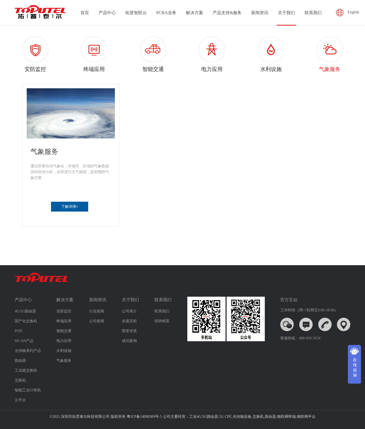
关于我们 (286, 12)
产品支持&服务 (227, 12)
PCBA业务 (166, 12)
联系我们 (313, 12)
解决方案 (194, 12)
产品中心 (107, 12)
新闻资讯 (259, 12)
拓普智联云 (136, 12)
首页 (84, 12)
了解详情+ (69, 207)
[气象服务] (71, 113)
